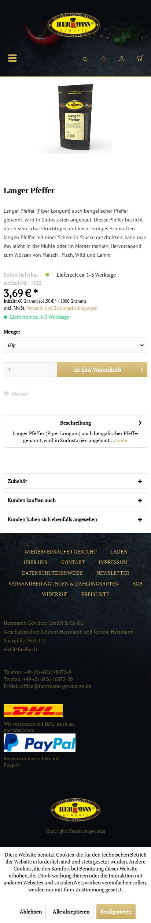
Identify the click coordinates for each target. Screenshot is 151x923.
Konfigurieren (116, 911)
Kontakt (73, 562)
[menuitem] (14, 58)
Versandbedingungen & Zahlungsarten (63, 583)
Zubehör (17, 480)
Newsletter (112, 572)
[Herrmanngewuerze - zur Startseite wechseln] (74, 25)
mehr (121, 440)
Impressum (113, 562)
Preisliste (95, 594)
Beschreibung (75, 422)
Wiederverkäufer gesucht (60, 551)
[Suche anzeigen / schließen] (85, 58)
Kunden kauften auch (32, 500)
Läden (118, 551)
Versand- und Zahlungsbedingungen (61, 308)
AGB (137, 583)
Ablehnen (31, 911)
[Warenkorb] (140, 58)
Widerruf (55, 594)
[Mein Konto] (121, 58)
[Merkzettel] (103, 58)
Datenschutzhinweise (52, 572)
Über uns (36, 562)
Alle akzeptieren (71, 911)
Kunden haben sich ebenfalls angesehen (52, 519)
